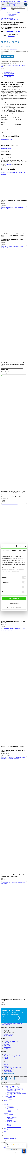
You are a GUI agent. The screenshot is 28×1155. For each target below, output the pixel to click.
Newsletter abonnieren (11, 1018)
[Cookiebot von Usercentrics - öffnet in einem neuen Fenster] (16, 546)
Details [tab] (14, 550)
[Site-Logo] (14, 6)
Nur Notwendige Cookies (14, 607)
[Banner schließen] (25, 546)
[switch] (24, 582)
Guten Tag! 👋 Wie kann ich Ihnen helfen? (15, 1145)
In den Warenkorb (7, 56)
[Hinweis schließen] (6, 1143)
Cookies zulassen (14, 598)
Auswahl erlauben (14, 603)
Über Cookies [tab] (22, 550)
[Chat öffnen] (24, 1151)
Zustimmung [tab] (5, 550)
